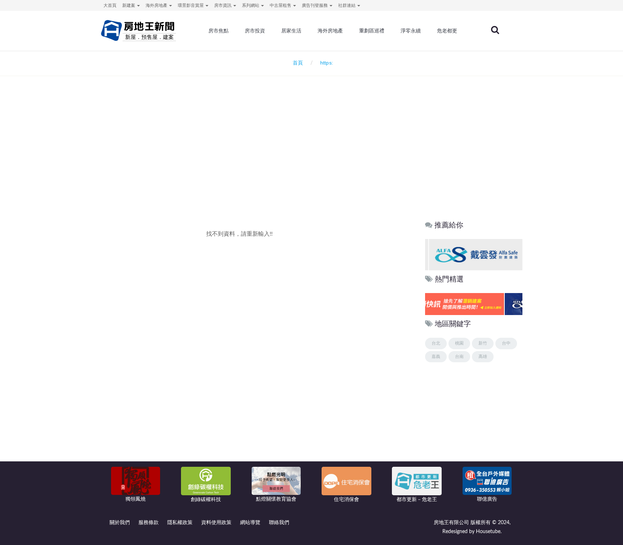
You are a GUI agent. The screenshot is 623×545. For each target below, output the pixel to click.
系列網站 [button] (251, 5)
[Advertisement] (311, 153)
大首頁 (109, 5)
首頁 (296, 63)
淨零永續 (411, 31)
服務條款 (148, 522)
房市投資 (255, 31)
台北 (436, 343)
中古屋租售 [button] (281, 5)
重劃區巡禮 (371, 31)
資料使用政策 (216, 522)
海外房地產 (330, 31)
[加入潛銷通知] (472, 304)
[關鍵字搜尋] (495, 29)
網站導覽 (250, 522)
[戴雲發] (473, 254)
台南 (459, 356)
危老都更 (447, 31)
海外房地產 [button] (157, 5)
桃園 (459, 343)
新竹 (482, 343)
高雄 (482, 356)
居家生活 (291, 31)
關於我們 (120, 522)
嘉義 (436, 356)
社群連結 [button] (347, 5)
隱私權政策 (180, 522)
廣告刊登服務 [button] (315, 5)
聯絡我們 (279, 522)
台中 (506, 343)
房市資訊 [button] (223, 5)
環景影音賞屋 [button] (191, 5)
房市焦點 (218, 31)
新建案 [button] (129, 5)
